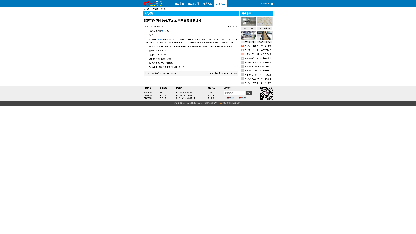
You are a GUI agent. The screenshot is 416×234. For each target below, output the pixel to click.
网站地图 (163, 98)
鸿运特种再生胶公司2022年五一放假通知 (223, 73)
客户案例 (207, 3)
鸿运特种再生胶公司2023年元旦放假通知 (164, 73)
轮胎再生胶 (148, 92)
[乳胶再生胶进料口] (264, 39)
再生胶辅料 (148, 95)
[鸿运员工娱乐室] (248, 25)
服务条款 (211, 98)
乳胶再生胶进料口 (265, 42)
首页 (147, 9)
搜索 (248, 93)
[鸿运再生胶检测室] (248, 39)
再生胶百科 (193, 3)
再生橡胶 (179, 3)
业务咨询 (243, 97)
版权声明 (211, 95)
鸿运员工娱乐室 (249, 28)
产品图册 (265, 3)
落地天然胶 (148, 98)
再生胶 (163, 31)
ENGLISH (163, 92)
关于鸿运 (220, 3)
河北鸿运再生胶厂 (158, 3)
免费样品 (211, 92)
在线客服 (231, 97)
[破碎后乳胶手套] (264, 25)
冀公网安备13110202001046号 (232, 103)
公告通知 (163, 9)
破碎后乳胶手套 (265, 28)
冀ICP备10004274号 (211, 103)
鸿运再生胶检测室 (248, 42)
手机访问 (163, 95)
